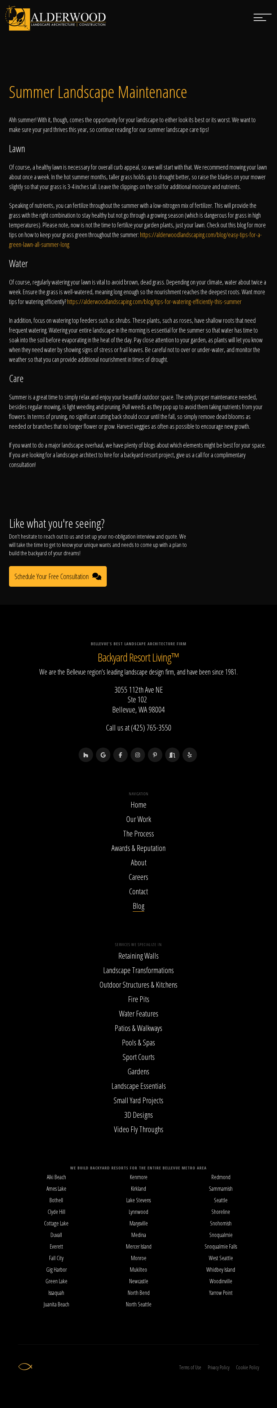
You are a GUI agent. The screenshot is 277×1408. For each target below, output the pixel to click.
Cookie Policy (247, 1367)
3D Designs (138, 1114)
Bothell (56, 1200)
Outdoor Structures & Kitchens (138, 984)
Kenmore (139, 1177)
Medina (138, 1235)
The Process (138, 833)
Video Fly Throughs (138, 1129)
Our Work (138, 818)
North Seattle (138, 1304)
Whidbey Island (220, 1270)
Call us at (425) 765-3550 (138, 727)
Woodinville (221, 1281)
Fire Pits (138, 998)
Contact (138, 891)
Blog (138, 905)
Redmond (220, 1177)
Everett (56, 1246)
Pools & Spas (138, 1042)
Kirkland (138, 1189)
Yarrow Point (221, 1293)
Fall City (56, 1258)
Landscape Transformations (138, 969)
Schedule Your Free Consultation (51, 576)
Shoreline (220, 1212)
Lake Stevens (138, 1200)
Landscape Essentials (138, 1085)
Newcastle (138, 1281)
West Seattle (221, 1258)
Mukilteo (138, 1270)
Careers (138, 876)
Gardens (138, 1071)
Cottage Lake (56, 1223)
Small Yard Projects (138, 1100)
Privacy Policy (218, 1367)
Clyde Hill (56, 1212)
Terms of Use (190, 1367)
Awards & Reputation (138, 847)
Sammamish (221, 1189)
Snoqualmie (221, 1235)
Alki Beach (56, 1177)
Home (138, 804)
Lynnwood (138, 1212)
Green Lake (56, 1281)
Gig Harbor (56, 1270)
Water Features (138, 1013)
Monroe (138, 1258)
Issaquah (56, 1293)
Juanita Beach (56, 1304)
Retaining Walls (138, 955)
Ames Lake (56, 1189)
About (138, 862)
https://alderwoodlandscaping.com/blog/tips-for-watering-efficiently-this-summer (154, 301)
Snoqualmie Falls (221, 1246)
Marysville (138, 1223)
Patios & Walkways (138, 1027)
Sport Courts (139, 1056)
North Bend (139, 1293)
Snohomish (221, 1223)
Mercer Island (138, 1246)
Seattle (221, 1200)
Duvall (56, 1235)
